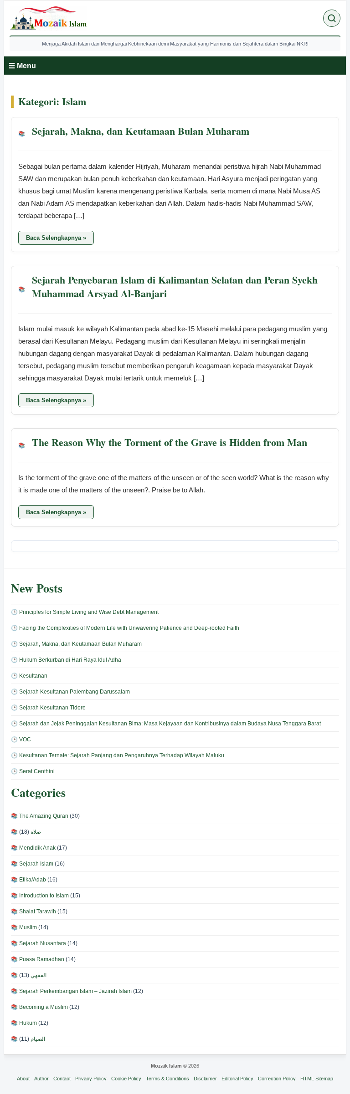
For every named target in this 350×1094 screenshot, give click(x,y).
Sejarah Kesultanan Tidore (52, 707)
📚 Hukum (24, 1023)
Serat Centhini (37, 771)
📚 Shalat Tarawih (33, 911)
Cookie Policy (126, 1078)
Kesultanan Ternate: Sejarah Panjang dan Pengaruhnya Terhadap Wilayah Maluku (121, 755)
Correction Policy (277, 1078)
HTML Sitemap (316, 1078)
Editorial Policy (237, 1078)
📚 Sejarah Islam (32, 864)
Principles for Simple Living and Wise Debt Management (89, 612)
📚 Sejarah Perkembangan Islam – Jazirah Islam (71, 991)
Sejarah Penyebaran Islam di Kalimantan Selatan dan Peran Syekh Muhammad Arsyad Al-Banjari (175, 287)
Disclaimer (205, 1078)
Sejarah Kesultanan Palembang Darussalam (74, 692)
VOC (25, 739)
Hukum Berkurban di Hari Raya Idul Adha (70, 660)
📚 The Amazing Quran (39, 816)
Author (41, 1078)
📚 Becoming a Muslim (39, 1007)
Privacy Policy (91, 1078)
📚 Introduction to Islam (40, 895)
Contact (62, 1078)
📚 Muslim (24, 927)
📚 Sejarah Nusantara (38, 943)
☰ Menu (22, 66)
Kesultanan (33, 676)
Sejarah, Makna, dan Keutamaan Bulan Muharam (140, 131)
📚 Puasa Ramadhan (37, 959)
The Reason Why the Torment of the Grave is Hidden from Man (169, 443)
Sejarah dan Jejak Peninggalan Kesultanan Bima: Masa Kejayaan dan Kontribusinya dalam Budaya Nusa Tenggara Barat (170, 723)
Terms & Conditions (167, 1078)
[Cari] (331, 18)
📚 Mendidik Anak (33, 848)
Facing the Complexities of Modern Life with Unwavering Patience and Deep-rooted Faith (129, 628)
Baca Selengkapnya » (60, 239)
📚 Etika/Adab (28, 879)
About (23, 1078)
